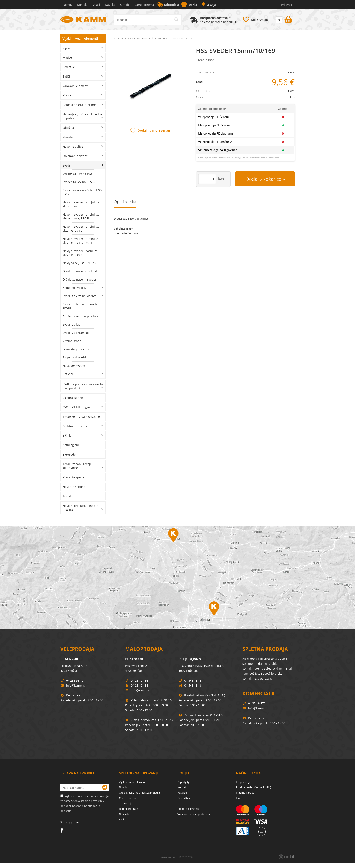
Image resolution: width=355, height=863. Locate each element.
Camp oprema (144, 5)
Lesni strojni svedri (76, 349)
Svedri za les (71, 324)
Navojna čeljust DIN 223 (79, 263)
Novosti (124, 814)
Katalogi (182, 793)
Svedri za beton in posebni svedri (81, 306)
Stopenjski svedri (74, 357)
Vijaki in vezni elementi (80, 38)
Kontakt (82, 5)
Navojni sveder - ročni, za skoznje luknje (80, 253)
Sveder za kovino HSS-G (79, 182)
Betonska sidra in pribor (79, 105)
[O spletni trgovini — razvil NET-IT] (287, 856)
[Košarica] (284, 18)
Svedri (67, 165)
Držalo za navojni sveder (79, 279)
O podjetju (184, 782)
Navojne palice (73, 146)
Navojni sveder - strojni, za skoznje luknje (81, 228)
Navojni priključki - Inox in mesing (80, 508)
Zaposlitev (184, 798)
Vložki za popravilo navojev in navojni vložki (83, 386)
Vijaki (96, 5)
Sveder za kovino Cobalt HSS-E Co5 (83, 192)
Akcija (211, 5)
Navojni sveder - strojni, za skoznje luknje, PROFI (81, 241)
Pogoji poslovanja (188, 809)
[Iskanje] (176, 19)
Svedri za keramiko (76, 333)
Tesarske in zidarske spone (81, 417)
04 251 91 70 (74, 680)
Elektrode (69, 454)
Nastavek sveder (74, 366)
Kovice (67, 95)
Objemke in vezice (75, 156)
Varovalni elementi (75, 86)
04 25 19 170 (256, 703)
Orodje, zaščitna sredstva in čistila (139, 793)
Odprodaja (171, 5)
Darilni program (128, 809)
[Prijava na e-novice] (105, 787)
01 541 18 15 (193, 680)
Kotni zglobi (71, 445)
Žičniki (67, 435)
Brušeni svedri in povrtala (80, 316)
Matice (67, 57)
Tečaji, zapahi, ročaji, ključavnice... (77, 466)
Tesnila (68, 496)
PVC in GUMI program (77, 407)
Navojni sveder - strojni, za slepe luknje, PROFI (81, 216)
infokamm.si (76, 685)
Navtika (110, 5)
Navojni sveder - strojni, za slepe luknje (81, 204)
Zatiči (66, 76)
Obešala (68, 128)
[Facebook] (63, 831)
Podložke (69, 67)
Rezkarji (68, 374)
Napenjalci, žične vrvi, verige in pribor (82, 116)
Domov (67, 5)
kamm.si (118, 38)
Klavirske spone (73, 477)
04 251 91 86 (139, 680)
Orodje (125, 5)
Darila (193, 5)
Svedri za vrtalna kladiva (79, 296)
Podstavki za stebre (76, 426)
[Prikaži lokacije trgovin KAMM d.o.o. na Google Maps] (177, 577)
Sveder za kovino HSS (78, 174)
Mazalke (68, 137)
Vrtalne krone (72, 341)
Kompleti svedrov (74, 288)
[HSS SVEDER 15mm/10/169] (151, 87)
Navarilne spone (74, 487)
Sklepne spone (73, 398)
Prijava (287, 5)
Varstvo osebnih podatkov (194, 814)
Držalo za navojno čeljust (80, 271)
